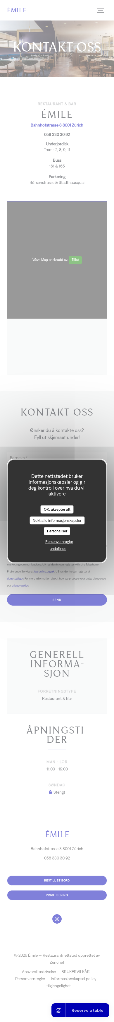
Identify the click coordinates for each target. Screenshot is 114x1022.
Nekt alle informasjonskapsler (57, 520)
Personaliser (57, 531)
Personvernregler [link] (59, 541)
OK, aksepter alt (57, 509)
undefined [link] (58, 548)
